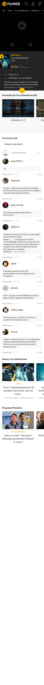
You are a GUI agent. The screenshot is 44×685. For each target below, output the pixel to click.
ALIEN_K (15, 226)
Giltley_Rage (17, 309)
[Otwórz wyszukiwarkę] (26, 4)
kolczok (14, 288)
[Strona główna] (3, 10)
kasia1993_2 (17, 161)
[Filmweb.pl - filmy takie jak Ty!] (11, 3)
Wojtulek (15, 180)
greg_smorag (17, 205)
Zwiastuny (35, 11)
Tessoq (14, 331)
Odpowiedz (7, 174)
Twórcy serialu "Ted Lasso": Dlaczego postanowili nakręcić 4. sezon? (18, 438)
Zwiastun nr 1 (18, 119)
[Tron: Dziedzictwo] (4, 61)
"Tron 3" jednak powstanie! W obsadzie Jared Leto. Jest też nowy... (18, 390)
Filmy (10, 11)
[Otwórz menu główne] (39, 4)
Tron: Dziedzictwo (22, 11)
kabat (13, 263)
